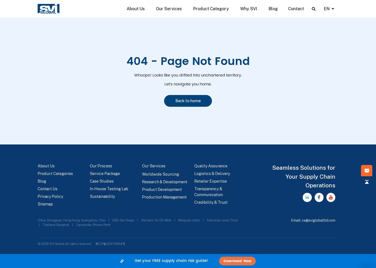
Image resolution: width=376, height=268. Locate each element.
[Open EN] (333, 8)
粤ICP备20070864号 (110, 244)
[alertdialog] (188, 261)
